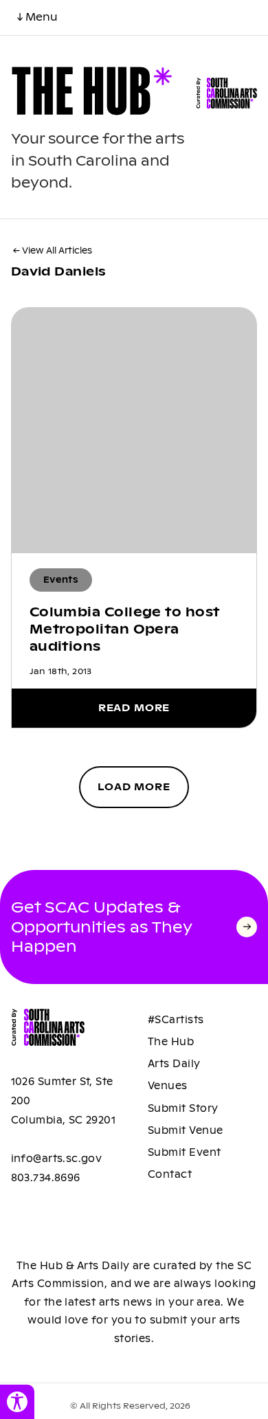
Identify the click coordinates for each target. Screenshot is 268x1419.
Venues (168, 1086)
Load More (134, 787)
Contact (170, 1174)
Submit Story (183, 1108)
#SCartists (176, 1020)
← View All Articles (52, 251)
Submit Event (184, 1152)
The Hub (171, 1042)
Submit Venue (185, 1130)
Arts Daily (174, 1064)
